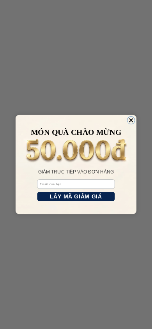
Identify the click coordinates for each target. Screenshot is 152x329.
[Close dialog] (131, 120)
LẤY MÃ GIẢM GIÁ (76, 196)
